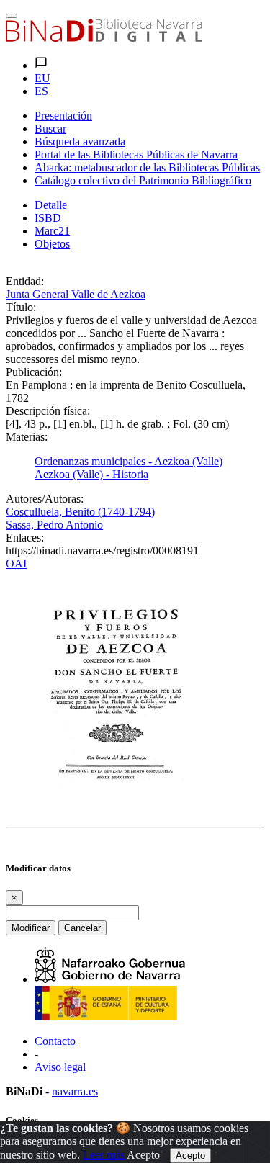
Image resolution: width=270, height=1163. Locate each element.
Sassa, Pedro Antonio (54, 524)
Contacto (55, 1041)
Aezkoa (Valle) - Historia (91, 474)
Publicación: (34, 372)
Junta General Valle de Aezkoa (75, 294)
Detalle (51, 205)
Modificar (31, 927)
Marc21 (52, 231)
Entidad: (25, 281)
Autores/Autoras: (45, 499)
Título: (21, 307)
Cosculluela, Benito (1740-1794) (80, 512)
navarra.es (75, 1091)
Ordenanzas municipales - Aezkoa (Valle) (128, 461)
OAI (16, 563)
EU (42, 78)
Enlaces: (25, 537)
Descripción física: (48, 411)
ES (41, 91)
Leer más (104, 1155)
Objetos (52, 244)
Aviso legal (60, 1067)
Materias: (27, 437)
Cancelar (82, 927)
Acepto (143, 1155)
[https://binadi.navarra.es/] (104, 38)
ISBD (48, 218)
